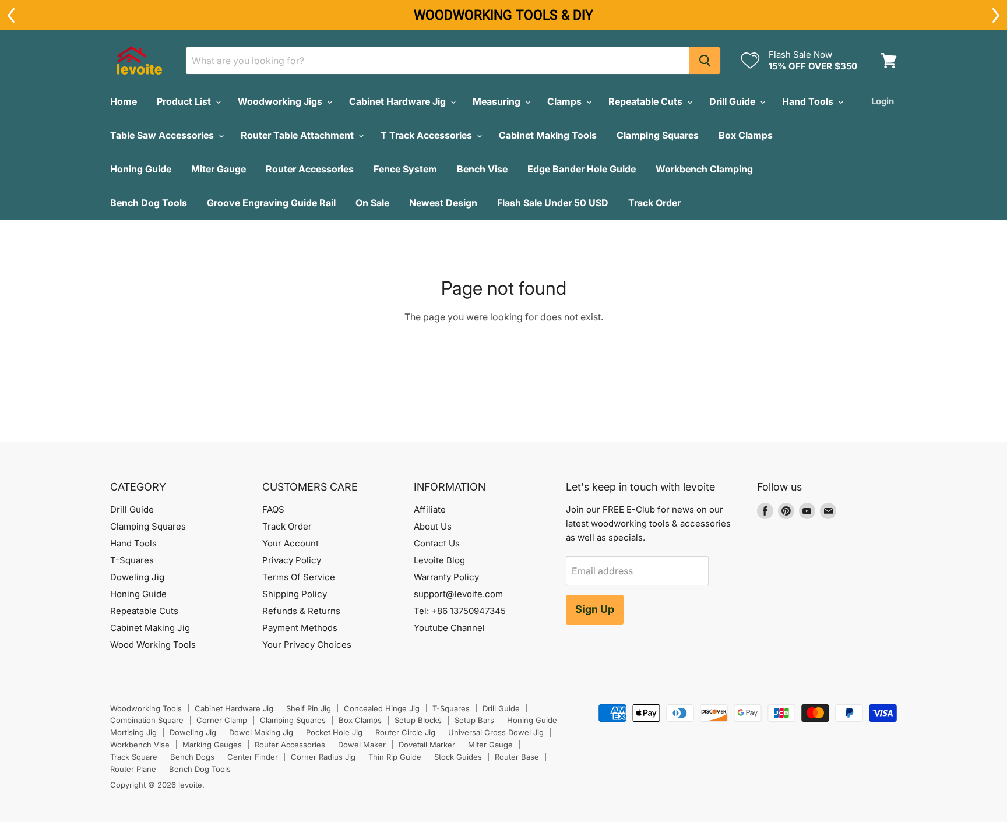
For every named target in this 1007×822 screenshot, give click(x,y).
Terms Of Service (298, 577)
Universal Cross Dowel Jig (496, 732)
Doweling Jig (137, 577)
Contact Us (437, 543)
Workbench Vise (140, 744)
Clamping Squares (658, 135)
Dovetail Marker (427, 744)
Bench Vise (482, 169)
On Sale (372, 203)
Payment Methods (299, 627)
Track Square (133, 756)
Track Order (654, 203)
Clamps (565, 101)
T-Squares (132, 560)
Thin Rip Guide (394, 756)
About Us (433, 526)
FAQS (273, 509)
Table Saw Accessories (163, 135)
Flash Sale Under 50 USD (552, 203)
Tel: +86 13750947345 (460, 610)
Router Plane (133, 769)
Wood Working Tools (153, 644)
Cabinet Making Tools (548, 135)
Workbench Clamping (704, 169)
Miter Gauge (218, 169)
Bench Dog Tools (148, 203)
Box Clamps (746, 135)
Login (882, 101)
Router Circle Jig (405, 732)
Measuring (498, 101)
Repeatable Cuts (646, 101)
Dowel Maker (362, 744)
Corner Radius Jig (323, 756)
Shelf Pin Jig (308, 708)
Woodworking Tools (146, 708)
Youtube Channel (449, 627)
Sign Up (594, 609)
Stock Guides (458, 756)
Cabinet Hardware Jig (398, 101)
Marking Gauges (212, 744)
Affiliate (430, 509)
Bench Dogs (192, 756)
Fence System (405, 169)
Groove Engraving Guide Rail (271, 203)
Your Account (290, 543)
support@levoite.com (458, 593)
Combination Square (147, 720)
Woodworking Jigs (281, 101)
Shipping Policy (294, 593)
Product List (185, 101)
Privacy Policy (291, 560)
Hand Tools (809, 101)
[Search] (704, 60)
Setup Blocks (418, 720)
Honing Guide (140, 169)
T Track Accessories (427, 135)
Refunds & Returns (301, 610)
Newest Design (443, 203)
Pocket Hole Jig (334, 732)
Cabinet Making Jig (150, 627)
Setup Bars (474, 720)
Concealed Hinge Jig (382, 708)
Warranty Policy (446, 577)
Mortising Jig (133, 732)
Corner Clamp (221, 720)
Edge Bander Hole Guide (581, 169)
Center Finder (252, 756)
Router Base (517, 756)
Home (123, 101)
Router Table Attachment (298, 135)
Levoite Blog (439, 560)
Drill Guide (733, 101)
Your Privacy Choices (306, 644)
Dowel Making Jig (261, 732)
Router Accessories (310, 169)
